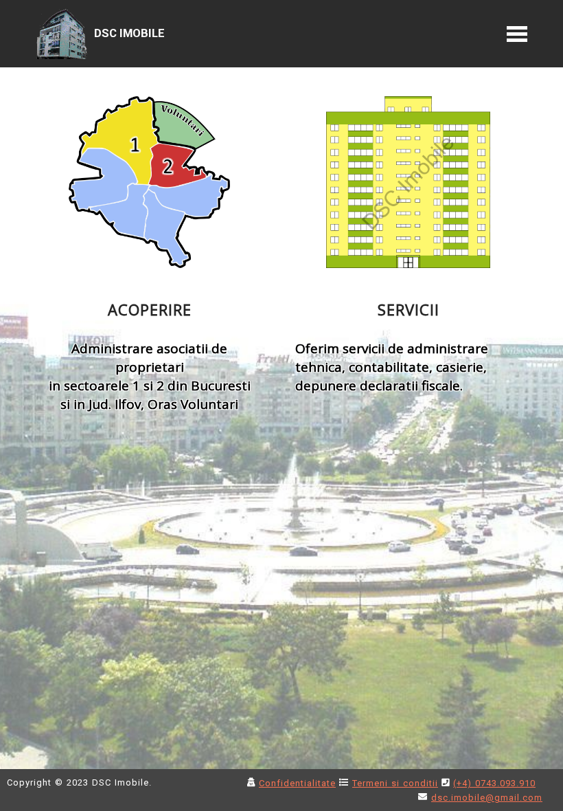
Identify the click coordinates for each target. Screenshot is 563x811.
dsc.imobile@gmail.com (486, 797)
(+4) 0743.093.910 (494, 783)
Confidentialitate (297, 783)
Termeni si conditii (395, 783)
